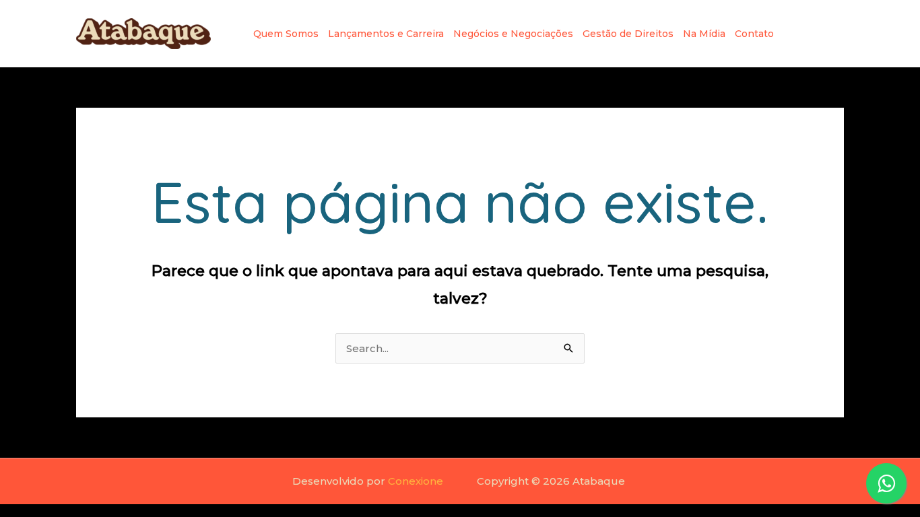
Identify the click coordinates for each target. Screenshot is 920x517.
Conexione (415, 481)
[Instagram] (794, 33)
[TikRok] (837, 33)
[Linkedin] (815, 33)
